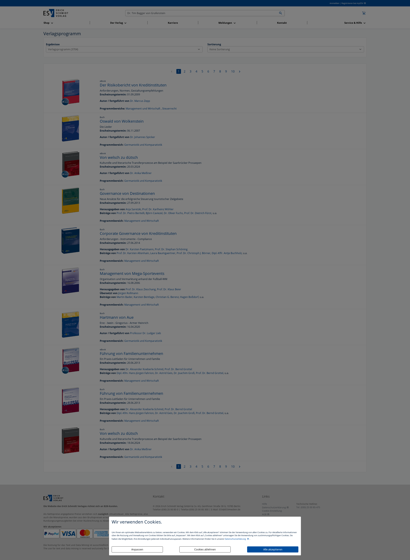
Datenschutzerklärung (235, 538)
